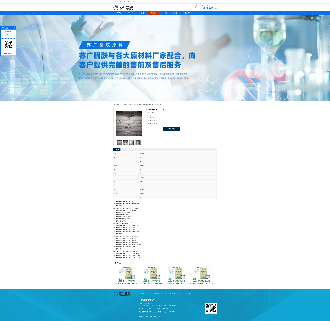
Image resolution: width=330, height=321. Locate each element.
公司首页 (119, 13)
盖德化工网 (149, 316)
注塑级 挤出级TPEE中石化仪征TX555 (176, 283)
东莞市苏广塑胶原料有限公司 (147, 312)
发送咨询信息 (171, 129)
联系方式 (175, 13)
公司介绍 (130, 13)
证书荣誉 (164, 13)
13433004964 (208, 8)
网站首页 (124, 104)
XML (173, 312)
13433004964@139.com (174, 305)
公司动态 (141, 13)
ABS (135, 104)
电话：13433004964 (144, 305)
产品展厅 (153, 13)
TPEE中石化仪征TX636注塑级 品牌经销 (151, 283)
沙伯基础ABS (141, 104)
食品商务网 (157, 316)
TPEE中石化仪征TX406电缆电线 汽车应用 (201, 283)
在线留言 (187, 13)
